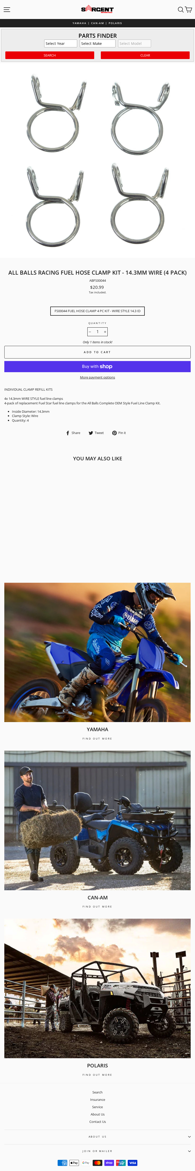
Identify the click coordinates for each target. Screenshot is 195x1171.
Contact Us (97, 1121)
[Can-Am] (97, 820)
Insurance (97, 1099)
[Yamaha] (97, 652)
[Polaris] (97, 988)
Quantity (97, 323)
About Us (98, 1114)
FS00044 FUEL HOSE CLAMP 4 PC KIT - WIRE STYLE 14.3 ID (97, 311)
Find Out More (97, 738)
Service (97, 1107)
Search (97, 1092)
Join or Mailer (97, 1151)
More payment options (97, 377)
